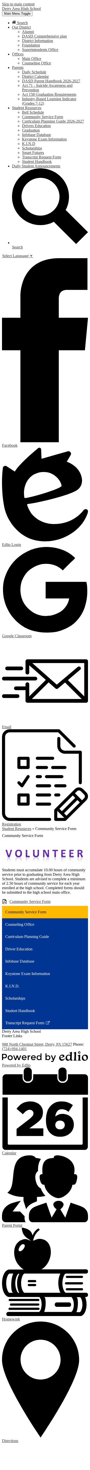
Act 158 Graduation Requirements (49, 94)
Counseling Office (36, 63)
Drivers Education (36, 126)
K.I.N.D (28, 144)
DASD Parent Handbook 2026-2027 (51, 81)
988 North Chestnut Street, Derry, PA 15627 (37, 1044)
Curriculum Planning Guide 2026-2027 (53, 121)
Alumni (28, 32)
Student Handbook (37, 161)
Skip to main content (18, 4)
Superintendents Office (40, 50)
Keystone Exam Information (44, 139)
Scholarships (32, 148)
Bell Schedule (33, 112)
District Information (37, 41)
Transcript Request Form (41, 157)
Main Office (31, 58)
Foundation (31, 45)
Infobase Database (36, 135)
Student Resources (16, 829)
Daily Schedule (34, 72)
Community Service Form (42, 117)
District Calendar (35, 76)
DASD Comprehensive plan (44, 36)
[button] (21, 27)
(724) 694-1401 (14, 1049)
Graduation (31, 130)
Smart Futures (33, 152)
